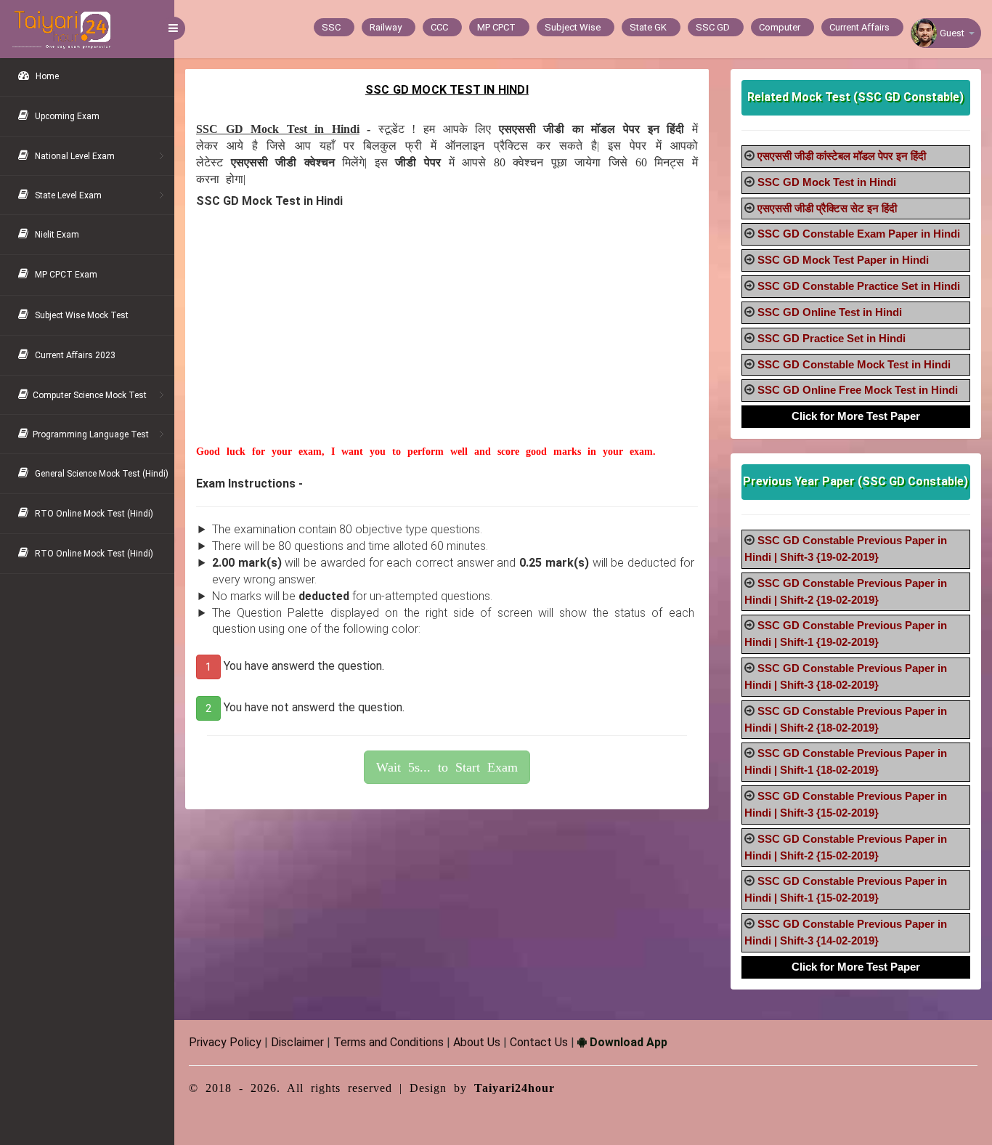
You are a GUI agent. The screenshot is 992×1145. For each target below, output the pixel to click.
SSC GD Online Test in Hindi (829, 312)
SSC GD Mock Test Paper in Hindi (843, 260)
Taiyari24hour (514, 1088)
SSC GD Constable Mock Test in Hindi (854, 364)
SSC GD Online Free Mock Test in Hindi (857, 390)
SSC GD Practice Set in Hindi (831, 338)
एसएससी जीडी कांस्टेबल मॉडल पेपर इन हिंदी (841, 156)
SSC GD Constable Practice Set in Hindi (858, 286)
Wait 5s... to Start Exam (447, 767)
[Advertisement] (447, 343)
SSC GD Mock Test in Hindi (826, 182)
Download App (627, 1042)
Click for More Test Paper (856, 416)
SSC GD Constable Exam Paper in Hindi (858, 233)
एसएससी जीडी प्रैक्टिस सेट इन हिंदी (827, 208)
